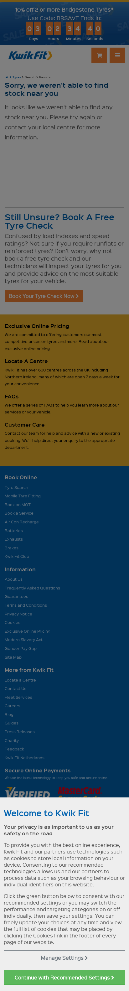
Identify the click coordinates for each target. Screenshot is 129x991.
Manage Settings (63, 957)
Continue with (63, 977)
